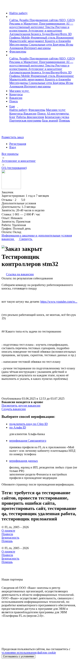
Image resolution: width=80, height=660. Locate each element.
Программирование (52, 23)
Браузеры (59, 44)
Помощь (64, 120)
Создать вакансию (14, 409)
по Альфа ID (17, 427)
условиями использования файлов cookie (29, 652)
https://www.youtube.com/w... (58, 301)
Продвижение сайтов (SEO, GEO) (52, 20)
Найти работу (18, 13)
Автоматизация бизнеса (25, 34)
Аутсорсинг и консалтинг (45, 30)
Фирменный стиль (43, 37)
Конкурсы (16, 94)
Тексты (50, 27)
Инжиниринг (65, 37)
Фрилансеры (17, 51)
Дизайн (24, 20)
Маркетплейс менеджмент (27, 41)
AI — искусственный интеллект (41, 25)
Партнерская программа (25, 120)
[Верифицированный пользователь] (17, 192)
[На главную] (5, 6)
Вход (12, 147)
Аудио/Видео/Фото (55, 34)
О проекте (8, 530)
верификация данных (23, 460)
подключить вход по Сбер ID (28, 424)
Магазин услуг (19, 90)
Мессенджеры (19, 44)
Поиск (13, 101)
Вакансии (15, 97)
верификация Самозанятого (27, 440)
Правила (7, 534)
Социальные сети (41, 44)
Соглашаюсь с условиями (18, 656)
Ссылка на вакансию (20, 274)
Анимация (16, 48)
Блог (12, 117)
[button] (10, 16)
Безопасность (10, 537)
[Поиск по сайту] (12, 130)
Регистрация (17, 143)
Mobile (26, 37)
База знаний (50, 120)
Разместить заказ (13, 137)
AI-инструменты (58, 113)
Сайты (14, 20)
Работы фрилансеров (30, 117)
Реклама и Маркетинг (24, 23)
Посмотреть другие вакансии (21, 405)
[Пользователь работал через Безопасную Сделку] (24, 192)
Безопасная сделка (57, 117)
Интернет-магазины (37, 48)
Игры (69, 44)
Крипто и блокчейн (58, 41)
